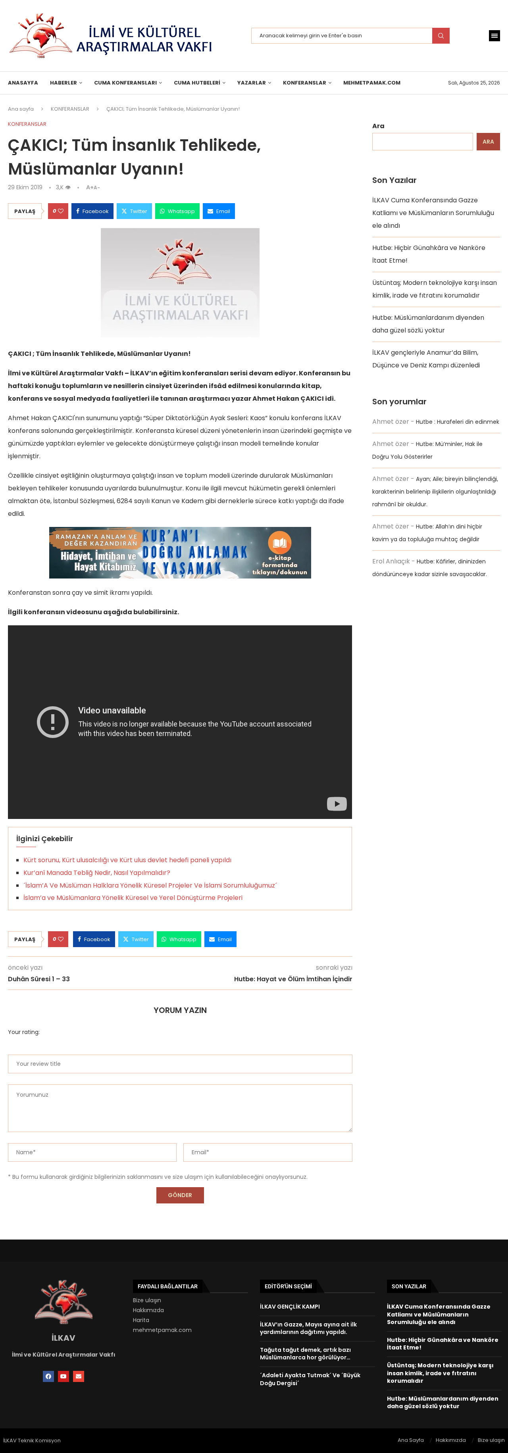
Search (441, 36)
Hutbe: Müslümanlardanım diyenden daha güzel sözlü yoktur (442, 1403)
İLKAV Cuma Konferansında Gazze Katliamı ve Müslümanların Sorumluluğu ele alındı (433, 213)
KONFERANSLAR (304, 82)
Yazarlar (251, 82)
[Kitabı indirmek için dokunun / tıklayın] (180, 533)
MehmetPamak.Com (371, 82)
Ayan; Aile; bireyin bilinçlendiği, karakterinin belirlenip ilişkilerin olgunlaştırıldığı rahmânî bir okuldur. (435, 491)
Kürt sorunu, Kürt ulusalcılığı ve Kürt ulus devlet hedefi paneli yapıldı (127, 860)
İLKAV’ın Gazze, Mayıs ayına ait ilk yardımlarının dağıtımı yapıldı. (308, 1328)
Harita (141, 1320)
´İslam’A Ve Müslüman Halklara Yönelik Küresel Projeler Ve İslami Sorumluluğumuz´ (150, 885)
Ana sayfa (21, 109)
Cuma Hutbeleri (197, 82)
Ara (378, 126)
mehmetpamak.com (162, 1330)
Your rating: (24, 1032)
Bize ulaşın (147, 1300)
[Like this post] (61, 211)
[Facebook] (48, 1376)
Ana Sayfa (411, 1440)
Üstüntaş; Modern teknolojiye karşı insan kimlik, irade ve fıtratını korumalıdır (440, 1373)
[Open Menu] (494, 35)
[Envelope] (78, 1376)
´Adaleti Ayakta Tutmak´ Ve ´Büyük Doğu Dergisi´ (310, 1379)
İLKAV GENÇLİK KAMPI (290, 1307)
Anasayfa (23, 82)
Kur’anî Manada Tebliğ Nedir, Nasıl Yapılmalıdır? (96, 872)
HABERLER (63, 82)
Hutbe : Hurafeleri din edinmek (457, 422)
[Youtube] (63, 1376)
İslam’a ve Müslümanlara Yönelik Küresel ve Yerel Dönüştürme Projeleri (132, 897)
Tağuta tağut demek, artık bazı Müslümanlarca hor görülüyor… (305, 1354)
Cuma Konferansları (125, 82)
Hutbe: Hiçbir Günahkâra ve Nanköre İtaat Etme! (442, 1344)
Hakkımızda (148, 1310)
